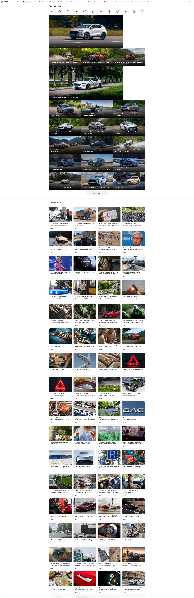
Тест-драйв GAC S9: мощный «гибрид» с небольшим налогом (94, 114)
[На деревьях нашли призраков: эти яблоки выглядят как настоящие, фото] (60, 582)
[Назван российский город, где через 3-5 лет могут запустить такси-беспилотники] (109, 509)
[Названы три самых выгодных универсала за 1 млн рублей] (85, 509)
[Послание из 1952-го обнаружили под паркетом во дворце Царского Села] (109, 242)
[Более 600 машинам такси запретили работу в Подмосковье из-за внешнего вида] (60, 339)
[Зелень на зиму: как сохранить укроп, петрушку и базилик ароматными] (109, 291)
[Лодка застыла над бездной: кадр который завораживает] (109, 437)
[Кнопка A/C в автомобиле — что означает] (85, 267)
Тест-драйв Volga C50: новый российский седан (64, 97)
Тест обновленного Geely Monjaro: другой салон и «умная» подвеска (64, 168)
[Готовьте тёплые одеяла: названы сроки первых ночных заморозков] (85, 315)
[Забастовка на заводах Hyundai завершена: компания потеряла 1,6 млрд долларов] (85, 558)
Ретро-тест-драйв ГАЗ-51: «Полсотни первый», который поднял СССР (64, 63)
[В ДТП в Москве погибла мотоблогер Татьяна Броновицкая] (60, 388)
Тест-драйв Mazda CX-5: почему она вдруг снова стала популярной (97, 150)
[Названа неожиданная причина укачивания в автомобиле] (109, 267)
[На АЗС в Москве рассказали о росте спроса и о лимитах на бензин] (60, 485)
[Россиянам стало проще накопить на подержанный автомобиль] (60, 364)
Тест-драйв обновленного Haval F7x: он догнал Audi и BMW (64, 132)
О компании (8, 596)
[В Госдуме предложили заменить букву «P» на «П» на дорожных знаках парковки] (109, 461)
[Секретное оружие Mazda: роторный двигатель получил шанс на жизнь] (85, 461)
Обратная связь (158, 596)
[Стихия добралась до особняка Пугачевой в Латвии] (60, 267)
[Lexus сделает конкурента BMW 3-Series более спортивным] (133, 582)
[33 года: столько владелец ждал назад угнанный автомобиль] (85, 242)
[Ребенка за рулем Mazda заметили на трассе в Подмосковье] (133, 485)
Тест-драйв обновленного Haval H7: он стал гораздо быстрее (95, 132)
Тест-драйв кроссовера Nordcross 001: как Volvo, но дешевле (129, 132)
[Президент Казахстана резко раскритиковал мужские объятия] (133, 242)
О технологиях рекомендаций (169, 596)
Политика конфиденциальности (184, 596)
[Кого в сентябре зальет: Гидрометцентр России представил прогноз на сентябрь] (109, 388)
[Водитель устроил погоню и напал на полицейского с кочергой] (60, 291)
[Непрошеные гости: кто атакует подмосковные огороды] (109, 339)
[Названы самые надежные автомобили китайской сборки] (109, 315)
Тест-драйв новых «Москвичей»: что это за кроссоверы (63, 150)
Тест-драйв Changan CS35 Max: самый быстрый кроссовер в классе (70, 46)
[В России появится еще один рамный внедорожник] (133, 388)
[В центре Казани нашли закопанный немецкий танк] (109, 558)
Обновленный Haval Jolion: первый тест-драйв (96, 187)
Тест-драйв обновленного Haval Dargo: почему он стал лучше (64, 114)
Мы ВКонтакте (127, 596)
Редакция (134, 596)
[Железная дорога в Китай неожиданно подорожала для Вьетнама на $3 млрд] (60, 315)
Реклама (14, 596)
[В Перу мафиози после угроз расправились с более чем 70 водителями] (85, 485)
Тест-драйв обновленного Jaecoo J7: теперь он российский (128, 114)
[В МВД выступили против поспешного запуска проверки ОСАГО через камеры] (85, 364)
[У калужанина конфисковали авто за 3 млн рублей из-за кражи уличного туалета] (60, 242)
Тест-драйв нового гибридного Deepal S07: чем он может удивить (129, 63)
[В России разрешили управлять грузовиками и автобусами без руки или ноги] (109, 412)
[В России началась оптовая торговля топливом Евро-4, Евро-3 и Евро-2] (133, 461)
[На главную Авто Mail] (5, 2)
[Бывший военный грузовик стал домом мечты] (85, 218)
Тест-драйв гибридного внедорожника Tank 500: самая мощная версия (128, 186)
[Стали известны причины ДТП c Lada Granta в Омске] (133, 267)
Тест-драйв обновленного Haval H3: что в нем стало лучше (96, 63)
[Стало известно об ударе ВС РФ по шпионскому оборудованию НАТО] (133, 291)
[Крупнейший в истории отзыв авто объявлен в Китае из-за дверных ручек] (85, 582)
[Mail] (2, 2)
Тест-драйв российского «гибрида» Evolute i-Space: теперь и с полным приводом (64, 186)
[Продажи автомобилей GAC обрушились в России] (133, 412)
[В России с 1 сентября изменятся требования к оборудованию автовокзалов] (85, 291)
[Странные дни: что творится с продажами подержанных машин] (85, 412)
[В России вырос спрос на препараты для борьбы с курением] (85, 437)
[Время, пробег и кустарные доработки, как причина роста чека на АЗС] (109, 582)
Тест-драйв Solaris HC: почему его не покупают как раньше (128, 168)
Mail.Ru (3, 596)
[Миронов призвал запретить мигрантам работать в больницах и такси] (109, 485)
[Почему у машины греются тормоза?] (109, 534)
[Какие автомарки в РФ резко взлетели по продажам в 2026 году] (133, 339)
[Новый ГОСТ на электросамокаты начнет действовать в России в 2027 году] (133, 534)
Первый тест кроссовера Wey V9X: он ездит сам (96, 169)
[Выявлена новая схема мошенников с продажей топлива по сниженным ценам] (85, 339)
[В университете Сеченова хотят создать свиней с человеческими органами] (109, 364)
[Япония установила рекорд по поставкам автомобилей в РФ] (85, 534)
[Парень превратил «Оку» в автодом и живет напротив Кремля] (133, 558)
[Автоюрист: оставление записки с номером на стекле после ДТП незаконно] (60, 558)
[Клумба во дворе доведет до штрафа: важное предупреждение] (60, 437)
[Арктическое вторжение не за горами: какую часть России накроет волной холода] (60, 461)
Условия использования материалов (145, 596)
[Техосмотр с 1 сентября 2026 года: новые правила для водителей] (60, 218)
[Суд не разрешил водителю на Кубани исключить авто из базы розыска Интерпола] (133, 437)
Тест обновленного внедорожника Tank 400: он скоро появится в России (128, 150)
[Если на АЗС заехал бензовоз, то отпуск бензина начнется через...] (60, 412)
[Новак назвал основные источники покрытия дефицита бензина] (60, 534)
